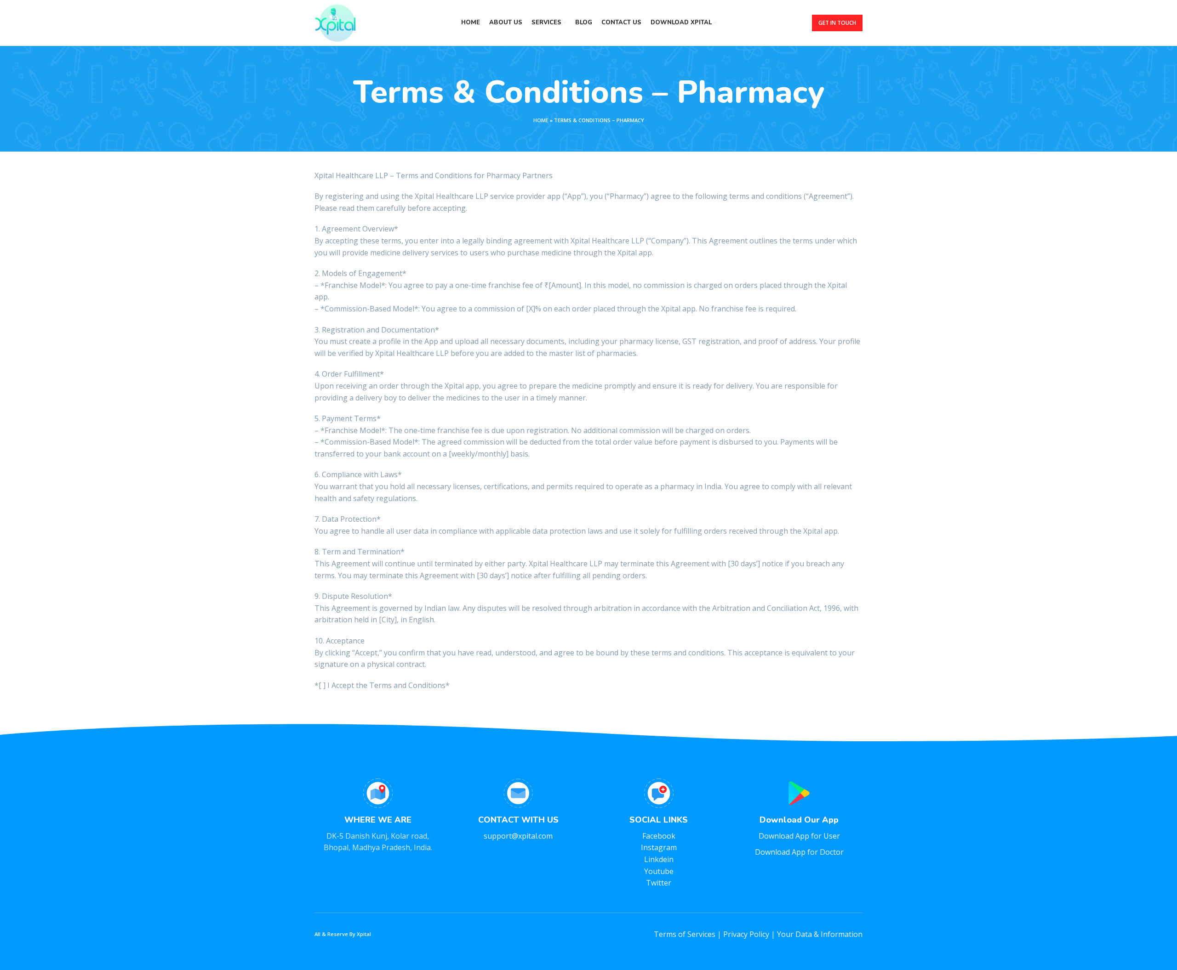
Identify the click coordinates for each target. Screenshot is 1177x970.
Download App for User (799, 836)
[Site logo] (335, 22)
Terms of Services (684, 934)
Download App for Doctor (799, 852)
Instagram (659, 847)
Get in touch (837, 23)
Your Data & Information (820, 934)
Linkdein (659, 859)
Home (541, 120)
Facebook (658, 836)
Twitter (658, 883)
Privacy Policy (746, 934)
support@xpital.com (518, 836)
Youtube (659, 871)
